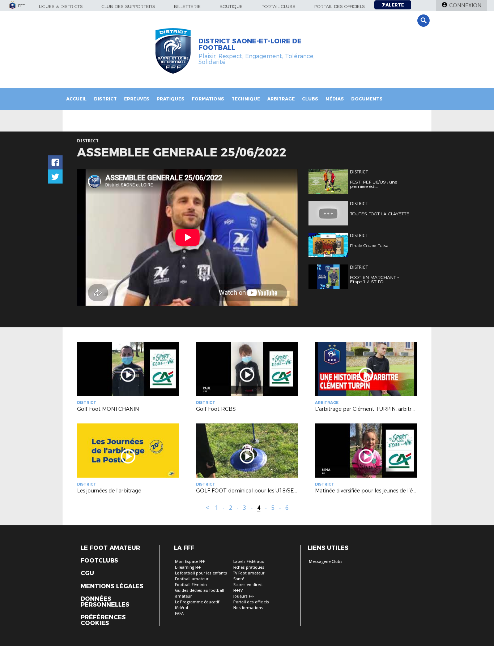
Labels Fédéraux (248, 561)
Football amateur (191, 579)
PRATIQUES (170, 99)
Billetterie (187, 6)
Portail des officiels (339, 6)
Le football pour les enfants (201, 573)
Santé (238, 579)
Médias (334, 99)
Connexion (465, 5)
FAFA (179, 613)
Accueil (76, 99)
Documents (367, 99)
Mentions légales (112, 586)
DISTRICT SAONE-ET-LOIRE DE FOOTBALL (250, 44)
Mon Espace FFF (190, 561)
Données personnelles (105, 602)
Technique (245, 99)
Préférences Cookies (103, 620)
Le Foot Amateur (110, 548)
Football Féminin (191, 584)
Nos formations (248, 608)
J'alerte (393, 5)
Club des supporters (128, 6)
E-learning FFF (188, 567)
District (105, 99)
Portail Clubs (278, 6)
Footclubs (99, 561)
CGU (87, 573)
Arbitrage (281, 99)
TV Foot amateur (248, 573)
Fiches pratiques (248, 567)
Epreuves (136, 99)
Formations (208, 99)
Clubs (310, 99)
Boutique (231, 6)
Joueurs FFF (243, 596)
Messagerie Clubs (325, 561)
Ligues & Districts (61, 6)
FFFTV (238, 590)
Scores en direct (248, 584)
